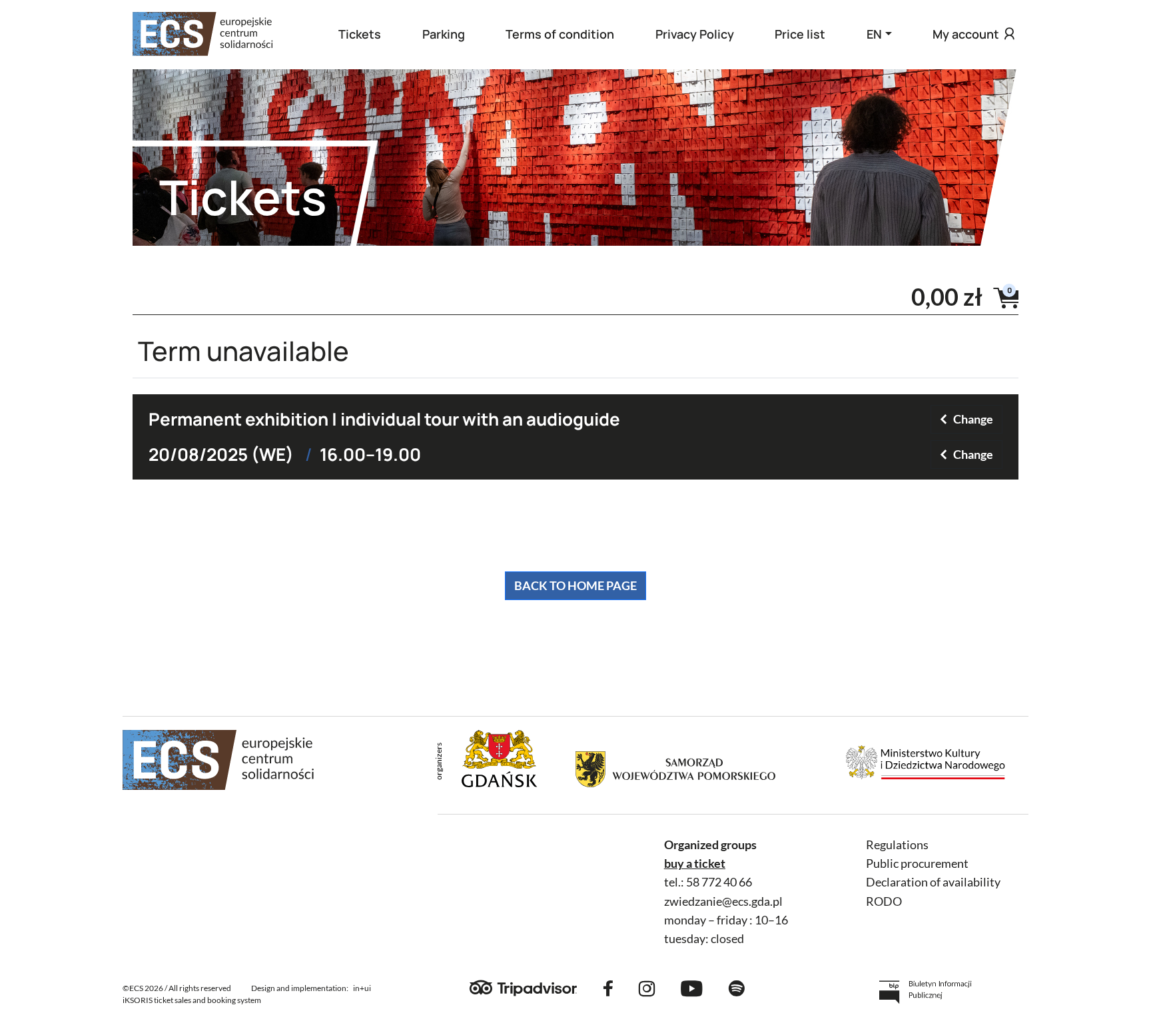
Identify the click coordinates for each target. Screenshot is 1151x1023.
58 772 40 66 (719, 882)
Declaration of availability (933, 882)
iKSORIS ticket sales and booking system (192, 1000)
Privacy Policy (694, 34)
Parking (443, 34)
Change (973, 419)
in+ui (362, 988)
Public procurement (917, 863)
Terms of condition (560, 34)
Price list (800, 34)
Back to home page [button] (575, 585)
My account (966, 34)
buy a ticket (694, 863)
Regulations (897, 845)
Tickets (359, 34)
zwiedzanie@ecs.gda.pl (723, 901)
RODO (884, 901)
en (874, 34)
